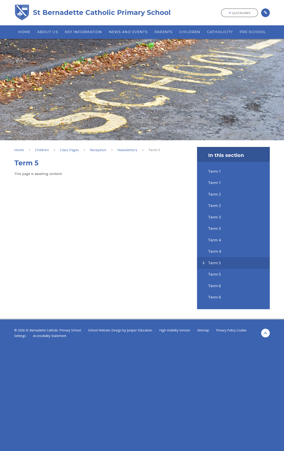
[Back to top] (265, 333)
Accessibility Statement (49, 336)
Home (19, 150)
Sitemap (203, 330)
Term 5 (154, 150)
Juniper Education (139, 330)
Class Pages (69, 150)
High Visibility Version (174, 330)
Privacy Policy (226, 330)
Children (42, 150)
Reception (98, 150)
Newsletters (127, 150)
